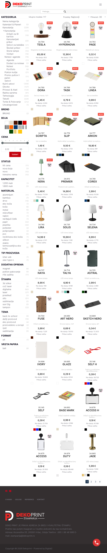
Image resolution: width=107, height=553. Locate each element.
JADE (92, 456)
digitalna (7, 289)
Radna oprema (10, 92)
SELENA (92, 227)
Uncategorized (10, 104)
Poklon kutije (11, 72)
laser (5, 292)
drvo (5, 200)
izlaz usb (7, 257)
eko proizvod (9, 322)
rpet (5, 328)
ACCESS (41, 456)
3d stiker (7, 283)
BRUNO (6, 113)
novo (5, 171)
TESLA (41, 44)
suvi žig (6, 304)
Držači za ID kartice (13, 35)
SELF (41, 410)
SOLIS (67, 227)
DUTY (66, 456)
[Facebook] (6, 491)
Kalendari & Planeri (12, 24)
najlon (5, 216)
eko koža (7, 203)
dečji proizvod (10, 319)
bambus (6, 197)
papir (5, 222)
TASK (66, 90)
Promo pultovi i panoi (12, 76)
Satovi (8, 80)
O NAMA (8, 499)
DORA (41, 90)
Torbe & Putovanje (12, 101)
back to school (10, 316)
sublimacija (8, 301)
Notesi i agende (12, 57)
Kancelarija (8, 27)
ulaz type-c (8, 260)
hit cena (6, 165)
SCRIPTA (41, 135)
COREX (92, 181)
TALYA (67, 273)
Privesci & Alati (10, 89)
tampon (6, 307)
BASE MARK (66, 410)
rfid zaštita (8, 274)
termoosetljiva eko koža (12, 247)
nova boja (7, 168)
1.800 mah (8, 186)
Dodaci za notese (15, 63)
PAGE (92, 44)
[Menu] (100, 4)
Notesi (10, 66)
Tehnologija (8, 95)
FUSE (41, 318)
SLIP (67, 135)
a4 (4, 339)
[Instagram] (10, 491)
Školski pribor (13, 48)
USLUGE (18, 499)
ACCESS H (92, 410)
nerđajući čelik (10, 219)
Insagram (27, 529)
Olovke (6, 86)
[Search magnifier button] (65, 11)
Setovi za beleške (15, 45)
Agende (10, 60)
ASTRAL (92, 273)
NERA (41, 181)
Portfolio (11, 69)
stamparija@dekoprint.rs (23, 535)
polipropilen (8, 231)
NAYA (41, 273)
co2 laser (7, 286)
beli (4, 348)
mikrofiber (8, 213)
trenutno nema (10, 174)
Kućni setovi (8, 83)
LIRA (41, 227)
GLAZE (67, 364)
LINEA (92, 90)
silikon (6, 240)
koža (5, 206)
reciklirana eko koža (13, 237)
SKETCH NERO (92, 318)
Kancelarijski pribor (13, 40)
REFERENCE (29, 499)
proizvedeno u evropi (13, 325)
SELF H (92, 364)
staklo (6, 243)
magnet (6, 268)
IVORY (41, 364)
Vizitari (10, 54)
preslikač (7, 295)
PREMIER (67, 181)
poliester (7, 228)
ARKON (92, 135)
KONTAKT (41, 499)
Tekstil (6, 98)
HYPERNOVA (67, 44)
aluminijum (8, 194)
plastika (6, 225)
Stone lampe (13, 51)
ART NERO (66, 318)
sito (4, 298)
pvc (4, 234)
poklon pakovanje (11, 271)
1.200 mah (8, 183)
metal (5, 210)
